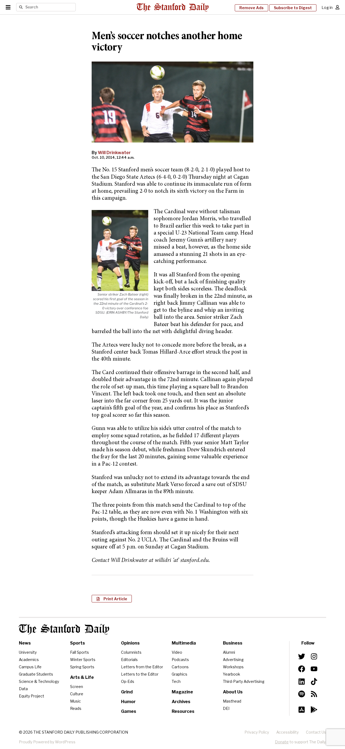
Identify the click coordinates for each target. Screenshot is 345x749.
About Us (233, 691)
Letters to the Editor (139, 674)
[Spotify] (301, 694)
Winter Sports (82, 659)
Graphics (179, 674)
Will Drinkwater (114, 152)
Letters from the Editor (142, 667)
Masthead (232, 701)
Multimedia (184, 643)
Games (128, 711)
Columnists (131, 652)
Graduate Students (36, 674)
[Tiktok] (314, 681)
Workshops (233, 667)
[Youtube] (314, 669)
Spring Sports (82, 667)
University (28, 652)
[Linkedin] (301, 681)
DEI (226, 708)
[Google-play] (314, 709)
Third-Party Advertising (243, 681)
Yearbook (231, 674)
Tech (176, 681)
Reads (75, 708)
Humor (128, 701)
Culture (76, 694)
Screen (76, 686)
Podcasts (180, 659)
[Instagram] (314, 656)
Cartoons (180, 667)
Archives (181, 701)
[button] (112, 598)
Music (75, 701)
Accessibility (287, 732)
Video (177, 652)
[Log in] (337, 7)
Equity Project (31, 696)
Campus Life (30, 667)
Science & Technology (39, 681)
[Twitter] (301, 656)
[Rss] (314, 694)
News (25, 643)
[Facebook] (301, 669)
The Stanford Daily (64, 629)
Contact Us (316, 732)
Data (23, 688)
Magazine (182, 691)
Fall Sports (79, 652)
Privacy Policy (256, 732)
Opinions (130, 643)
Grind (127, 691)
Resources (183, 711)
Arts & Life (82, 677)
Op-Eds (127, 681)
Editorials (129, 659)
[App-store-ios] (301, 709)
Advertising (233, 659)
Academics (29, 659)
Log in (327, 7)
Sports (77, 643)
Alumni (229, 652)
